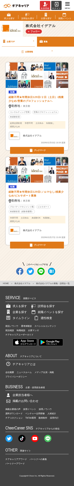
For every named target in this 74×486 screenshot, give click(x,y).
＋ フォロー (33, 31)
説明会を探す (46, 306)
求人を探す (20, 306)
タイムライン (21, 318)
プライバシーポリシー (16, 376)
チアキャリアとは (24, 364)
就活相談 (9, 330)
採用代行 (54, 418)
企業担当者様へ (23, 395)
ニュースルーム (24, 372)
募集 (46, 41)
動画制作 (43, 418)
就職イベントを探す (51, 312)
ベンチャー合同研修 (35, 413)
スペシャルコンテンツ (45, 326)
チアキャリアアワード (16, 459)
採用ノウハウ (45, 409)
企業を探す (20, 312)
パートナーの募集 (38, 459)
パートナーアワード (15, 463)
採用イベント (29, 409)
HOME (6, 283)
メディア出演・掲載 (44, 372)
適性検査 (46, 318)
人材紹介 (51, 413)
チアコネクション (14, 418)
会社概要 (9, 372)
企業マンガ (33, 330)
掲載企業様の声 (12, 409)
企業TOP (20, 41)
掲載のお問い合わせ (25, 400)
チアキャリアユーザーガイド (19, 334)
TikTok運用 (30, 418)
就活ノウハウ (11, 326)
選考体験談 (26, 326)
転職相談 (21, 330)
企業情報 (39, 51)
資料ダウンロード (14, 413)
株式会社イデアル (22, 283)
